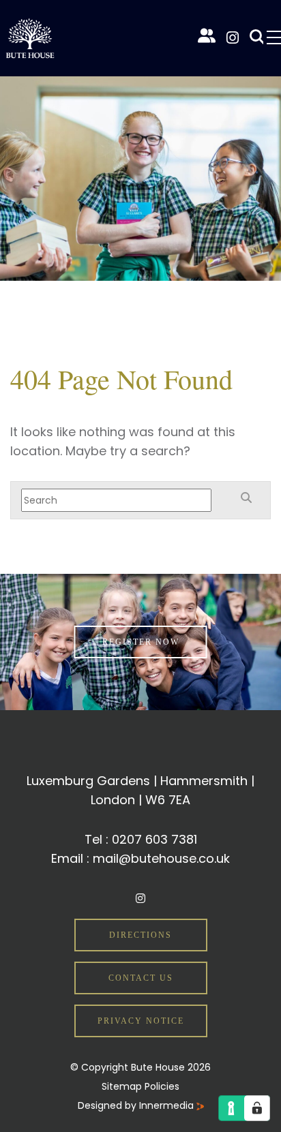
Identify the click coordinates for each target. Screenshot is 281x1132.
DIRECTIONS (140, 935)
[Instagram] (232, 38)
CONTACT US (140, 978)
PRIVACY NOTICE (141, 1021)
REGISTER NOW (140, 642)
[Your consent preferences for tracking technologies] (257, 1108)
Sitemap (122, 1086)
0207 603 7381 (154, 839)
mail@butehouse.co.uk (161, 858)
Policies (162, 1086)
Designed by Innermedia (137, 1105)
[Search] (255, 37)
